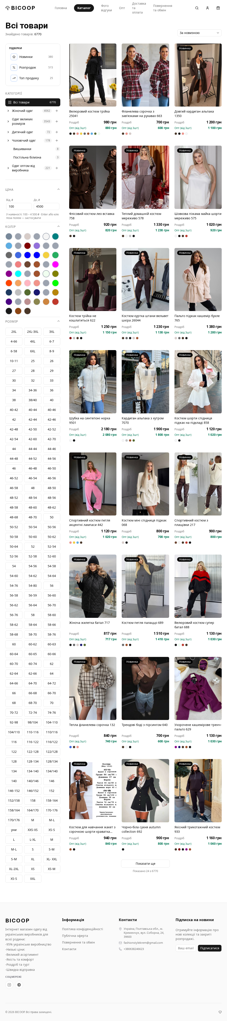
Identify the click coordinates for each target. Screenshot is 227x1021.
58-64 (33, 625)
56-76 (14, 615)
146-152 (14, 791)
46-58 (14, 488)
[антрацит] (8, 236)
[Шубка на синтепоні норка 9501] (92, 381)
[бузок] (36, 245)
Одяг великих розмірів (22, 121)
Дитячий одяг (22, 132)
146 (51, 781)
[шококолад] (18, 311)
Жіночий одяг (22, 111)
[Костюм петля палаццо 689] (145, 586)
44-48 (14, 458)
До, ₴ (37, 200)
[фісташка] (18, 301)
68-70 (33, 703)
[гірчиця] (55, 245)
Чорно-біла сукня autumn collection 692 (141, 829)
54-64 (52, 576)
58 (33, 615)
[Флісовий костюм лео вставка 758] (92, 177)
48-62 (52, 507)
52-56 (14, 556)
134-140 (33, 771)
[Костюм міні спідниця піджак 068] (145, 483)
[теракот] (46, 292)
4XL (32, 341)
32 (33, 380)
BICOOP (23, 7)
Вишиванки (22, 149)
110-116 (33, 732)
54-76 (14, 585)
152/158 (14, 800)
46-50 (52, 468)
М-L (52, 820)
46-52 (14, 478)
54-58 (52, 566)
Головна (61, 8)
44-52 (33, 458)
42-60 (33, 439)
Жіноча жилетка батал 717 (89, 623)
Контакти (69, 949)
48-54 (33, 498)
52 (33, 546)
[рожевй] (46, 283)
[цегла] (46, 301)
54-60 (14, 576)
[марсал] (8, 273)
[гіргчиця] (46, 245)
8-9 (51, 351)
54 (14, 566)
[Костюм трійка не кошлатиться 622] (92, 279)
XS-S (14, 878)
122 (14, 751)
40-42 (14, 410)
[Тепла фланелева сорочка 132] (92, 688)
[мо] (27, 273)
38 (14, 400)
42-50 (33, 429)
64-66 (14, 683)
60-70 (14, 664)
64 (51, 673)
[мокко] (36, 273)
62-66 (33, 673)
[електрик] (36, 255)
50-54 (33, 527)
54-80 (33, 585)
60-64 (14, 654)
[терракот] (55, 292)
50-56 (52, 527)
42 (14, 419)
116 (14, 742)
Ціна (9, 189)
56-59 (33, 595)
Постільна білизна (27, 157)
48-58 (14, 507)
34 (14, 390)
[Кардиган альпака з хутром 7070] (145, 381)
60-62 (33, 644)
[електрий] (27, 255)
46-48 (33, 468)
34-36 (33, 390)
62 (51, 664)
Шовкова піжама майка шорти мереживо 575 (197, 216)
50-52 (14, 527)
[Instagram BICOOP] (9, 985)
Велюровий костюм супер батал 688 (194, 625)
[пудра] (27, 283)
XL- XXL (52, 859)
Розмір (11, 321)
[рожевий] (36, 283)
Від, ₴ (9, 200)
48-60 (33, 507)
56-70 (52, 605)
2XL (13, 331)
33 (51, 380)
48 (33, 488)
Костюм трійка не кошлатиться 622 (82, 318)
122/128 (52, 751)
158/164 (14, 810)
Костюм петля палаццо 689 (142, 623)
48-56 (52, 498)
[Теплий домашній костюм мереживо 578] (145, 177)
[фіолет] (8, 301)
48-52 (14, 498)
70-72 (14, 712)
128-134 (33, 761)
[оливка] (55, 273)
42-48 (14, 429)
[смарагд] (27, 292)
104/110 (14, 732)
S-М (52, 849)
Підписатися (209, 948)
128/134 (52, 761)
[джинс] (18, 255)
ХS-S (52, 830)
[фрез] (27, 301)
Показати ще (145, 863)
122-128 (33, 751)
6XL (32, 351)
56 (51, 585)
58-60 (52, 615)
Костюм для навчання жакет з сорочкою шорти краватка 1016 (92, 829)
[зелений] (55, 255)
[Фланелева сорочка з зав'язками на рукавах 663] (145, 75)
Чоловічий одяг (24, 140)
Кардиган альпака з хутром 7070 (143, 420)
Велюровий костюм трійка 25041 (89, 113)
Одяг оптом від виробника (23, 168)
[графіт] (8, 255)
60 (14, 644)
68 (14, 703)
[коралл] (18, 264)
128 (14, 761)
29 (51, 371)
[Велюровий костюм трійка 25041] (92, 75)
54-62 (33, 576)
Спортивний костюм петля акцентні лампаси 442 (89, 522)
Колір (10, 226)
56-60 (52, 595)
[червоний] (55, 301)
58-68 (14, 634)
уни (14, 830)
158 (32, 800)
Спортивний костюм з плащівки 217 (191, 522)
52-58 (33, 556)
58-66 (52, 625)
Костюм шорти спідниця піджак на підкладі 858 (193, 420)
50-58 (14, 537)
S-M (14, 859)
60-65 (33, 654)
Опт (122, 8)
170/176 (14, 820)
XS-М (51, 869)
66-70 (52, 693)
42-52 (52, 429)
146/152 (33, 791)
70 (51, 703)
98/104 (33, 722)
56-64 (33, 605)
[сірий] (18, 292)
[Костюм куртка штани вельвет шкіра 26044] (145, 279)
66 (14, 693)
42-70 (52, 439)
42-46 (52, 419)
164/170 (33, 810)
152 (51, 791)
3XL (51, 331)
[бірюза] (55, 236)
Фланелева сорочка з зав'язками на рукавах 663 (142, 113)
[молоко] (46, 273)
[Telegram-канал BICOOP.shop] (19, 985)
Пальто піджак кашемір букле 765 (197, 318)
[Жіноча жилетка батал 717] (92, 586)
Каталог (84, 8)
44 (14, 449)
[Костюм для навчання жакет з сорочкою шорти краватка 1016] (92, 790)
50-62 (52, 537)
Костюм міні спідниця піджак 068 (144, 522)
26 (51, 361)
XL (32, 859)
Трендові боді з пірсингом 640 (145, 725)
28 (33, 371)
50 (51, 517)
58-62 (14, 625)
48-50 (52, 488)
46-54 (33, 478)
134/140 (52, 771)
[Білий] (46, 236)
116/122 (52, 742)
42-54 (14, 439)
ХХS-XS (33, 830)
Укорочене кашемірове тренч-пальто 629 (198, 727)
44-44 (33, 449)
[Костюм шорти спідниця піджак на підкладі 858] (198, 381)
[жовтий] (46, 255)
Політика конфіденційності (82, 929)
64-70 (33, 683)
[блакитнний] (18, 245)
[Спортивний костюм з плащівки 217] (198, 483)
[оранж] (8, 283)
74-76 (52, 712)
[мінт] (18, 273)
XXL (32, 878)
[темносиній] (36, 292)
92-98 (14, 722)
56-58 (14, 595)
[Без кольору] (36, 236)
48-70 (33, 517)
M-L (14, 849)
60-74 (33, 664)
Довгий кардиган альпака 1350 (194, 113)
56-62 (14, 605)
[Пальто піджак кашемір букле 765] (198, 279)
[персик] (18, 283)
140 (14, 781)
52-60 (52, 556)
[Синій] (8, 292)
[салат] (55, 283)
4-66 (14, 341)
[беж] (27, 236)
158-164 (52, 800)
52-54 (52, 546)
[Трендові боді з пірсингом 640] (145, 688)
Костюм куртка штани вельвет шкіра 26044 (145, 318)
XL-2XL (14, 869)
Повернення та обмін (162, 8)
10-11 (14, 361)
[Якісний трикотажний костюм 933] (198, 790)
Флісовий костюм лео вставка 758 (91, 216)
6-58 (14, 351)
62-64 (14, 673)
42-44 (33, 419)
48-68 (14, 517)
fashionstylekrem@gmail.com (143, 943)
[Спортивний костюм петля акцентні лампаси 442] (92, 483)
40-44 (33, 410)
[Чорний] (8, 311)
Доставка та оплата (139, 7)
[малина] (55, 264)
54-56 (33, 566)
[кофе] (36, 264)
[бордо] (27, 245)
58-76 (52, 634)
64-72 (52, 683)
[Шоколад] (27, 311)
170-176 (52, 810)
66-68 (33, 693)
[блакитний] (8, 245)
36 (51, 390)
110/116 (52, 732)
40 (51, 400)
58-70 (33, 634)
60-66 (52, 654)
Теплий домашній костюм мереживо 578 (141, 216)
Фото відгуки (106, 8)
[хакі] (36, 301)
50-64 (14, 546)
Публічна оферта (75, 936)
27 (14, 371)
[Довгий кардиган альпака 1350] (198, 75)
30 (14, 380)
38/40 (33, 400)
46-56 (52, 478)
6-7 (51, 341)
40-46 (52, 410)
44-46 (52, 449)
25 (33, 361)
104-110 (52, 722)
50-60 (33, 537)
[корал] (8, 264)
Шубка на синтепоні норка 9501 (89, 420)
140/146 (33, 781)
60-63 (52, 644)
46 (14, 468)
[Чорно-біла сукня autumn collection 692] (145, 790)
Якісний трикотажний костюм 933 (197, 829)
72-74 (33, 712)
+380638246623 (134, 949)
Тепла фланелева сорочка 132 (92, 725)
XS (33, 869)
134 (14, 771)
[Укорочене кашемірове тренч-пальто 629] (198, 688)
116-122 (33, 742)
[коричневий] (27, 264)
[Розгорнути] (8, 111)
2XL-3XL (32, 331)
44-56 (52, 458)
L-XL (33, 839)
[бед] (18, 236)
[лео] (46, 264)
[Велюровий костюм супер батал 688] (198, 586)
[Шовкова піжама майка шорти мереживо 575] (198, 177)
